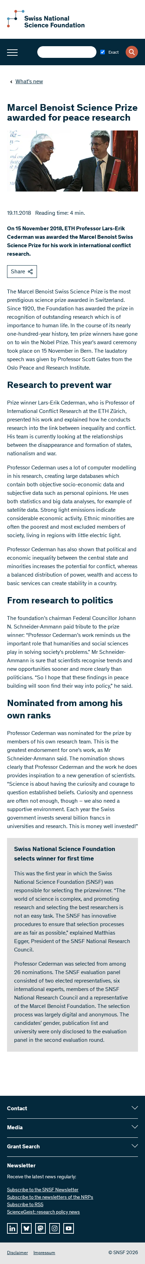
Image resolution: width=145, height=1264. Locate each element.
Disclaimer (17, 1253)
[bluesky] (26, 1228)
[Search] (132, 52)
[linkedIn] (12, 1228)
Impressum (44, 1253)
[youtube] (68, 1228)
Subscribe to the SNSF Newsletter (42, 1190)
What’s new (29, 82)
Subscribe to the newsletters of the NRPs (50, 1197)
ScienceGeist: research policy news (43, 1212)
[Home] (45, 26)
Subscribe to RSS (25, 1205)
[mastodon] (40, 1228)
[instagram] (54, 1228)
